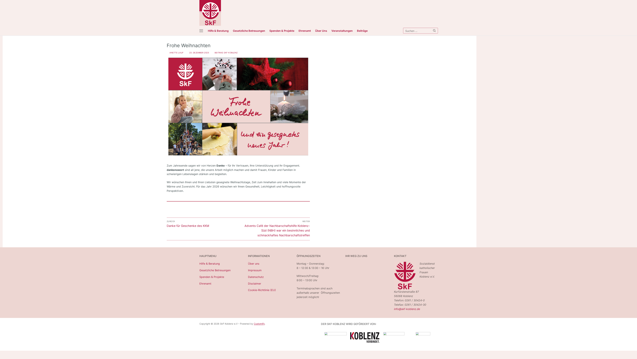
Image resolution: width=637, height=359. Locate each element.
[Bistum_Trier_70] (423, 334)
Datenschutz (256, 277)
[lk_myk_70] (393, 334)
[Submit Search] (434, 31)
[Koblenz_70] (364, 341)
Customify (259, 323)
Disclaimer (254, 283)
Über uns (253, 263)
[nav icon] (201, 30)
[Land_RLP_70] (335, 334)
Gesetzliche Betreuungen (215, 270)
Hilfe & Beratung (209, 263)
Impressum (255, 270)
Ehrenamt (205, 283)
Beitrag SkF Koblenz (226, 53)
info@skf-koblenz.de (407, 309)
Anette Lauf (176, 53)
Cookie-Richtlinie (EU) (262, 290)
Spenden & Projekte (211, 277)
